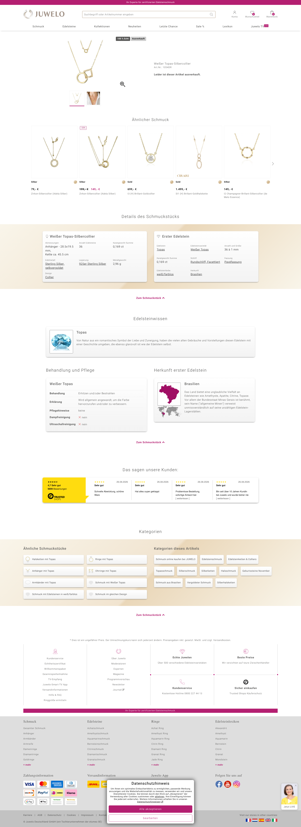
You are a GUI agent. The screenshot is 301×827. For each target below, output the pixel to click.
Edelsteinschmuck (212, 559)
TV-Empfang (55, 679)
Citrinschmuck (95, 749)
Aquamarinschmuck (98, 738)
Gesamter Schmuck (34, 728)
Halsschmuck (228, 571)
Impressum (87, 815)
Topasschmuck (164, 571)
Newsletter (119, 684)
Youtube (227, 784)
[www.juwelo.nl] (254, 820)
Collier (49, 277)
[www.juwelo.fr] (248, 820)
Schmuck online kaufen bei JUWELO (175, 559)
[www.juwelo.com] (268, 820)
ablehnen (159, 796)
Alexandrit (221, 728)
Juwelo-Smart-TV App (55, 684)
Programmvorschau (118, 679)
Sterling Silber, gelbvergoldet (54, 266)
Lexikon (228, 27)
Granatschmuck (96, 759)
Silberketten (208, 571)
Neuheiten (134, 27)
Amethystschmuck (98, 733)
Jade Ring (157, 759)
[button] (235, 14)
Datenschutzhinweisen (148, 802)
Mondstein (221, 759)
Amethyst (220, 733)
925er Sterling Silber (92, 264)
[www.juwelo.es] (261, 820)
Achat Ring (157, 728)
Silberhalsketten (226, 582)
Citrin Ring (157, 744)
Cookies (71, 815)
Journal (117, 690)
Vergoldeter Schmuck (199, 582)
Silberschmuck (187, 571)
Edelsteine (69, 27)
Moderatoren (118, 663)
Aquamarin (221, 738)
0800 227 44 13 (193, 693)
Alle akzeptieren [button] (150, 809)
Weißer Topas (200, 250)
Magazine (118, 674)
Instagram (236, 784)
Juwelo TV (259, 27)
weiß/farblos (165, 274)
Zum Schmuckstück (148, 298)
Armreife (28, 744)
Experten (119, 669)
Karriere (27, 815)
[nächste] (272, 163)
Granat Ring (158, 754)
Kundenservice (55, 658)
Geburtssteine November (256, 571)
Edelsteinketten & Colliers (242, 559)
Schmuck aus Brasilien (168, 582)
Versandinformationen (55, 690)
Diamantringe (31, 754)
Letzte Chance (169, 27)
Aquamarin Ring (160, 738)
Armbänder (29, 738)
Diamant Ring (159, 749)
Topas (161, 250)
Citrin (218, 749)
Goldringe (28, 759)
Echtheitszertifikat (55, 663)
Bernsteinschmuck (98, 744)
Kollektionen (102, 27)
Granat (219, 754)
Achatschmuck (95, 728)
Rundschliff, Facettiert (205, 262)
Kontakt (103, 815)
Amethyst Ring (159, 733)
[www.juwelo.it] (274, 820)
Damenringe (30, 749)
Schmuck (38, 27)
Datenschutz (54, 815)
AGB (39, 815)
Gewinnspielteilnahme (55, 674)
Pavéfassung (233, 262)
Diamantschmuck (97, 754)
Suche (212, 14)
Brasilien (196, 274)
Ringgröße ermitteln (55, 700)
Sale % (200, 27)
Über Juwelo (118, 658)
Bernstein (220, 744)
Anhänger (28, 733)
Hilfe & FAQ (55, 695)
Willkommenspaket (55, 669)
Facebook (218, 784)
